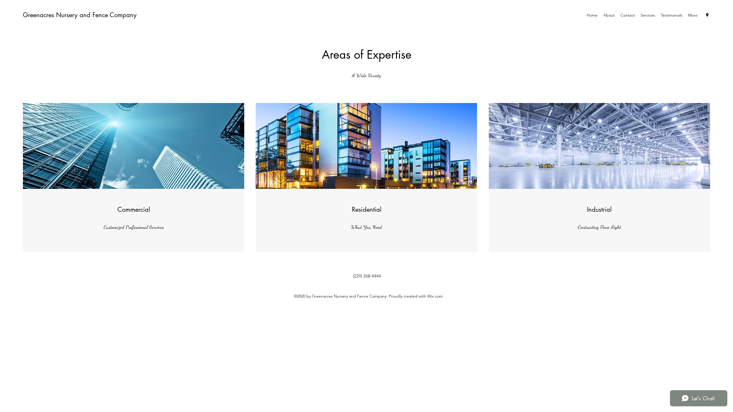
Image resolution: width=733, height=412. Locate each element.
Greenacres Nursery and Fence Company (80, 15)
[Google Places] (707, 15)
